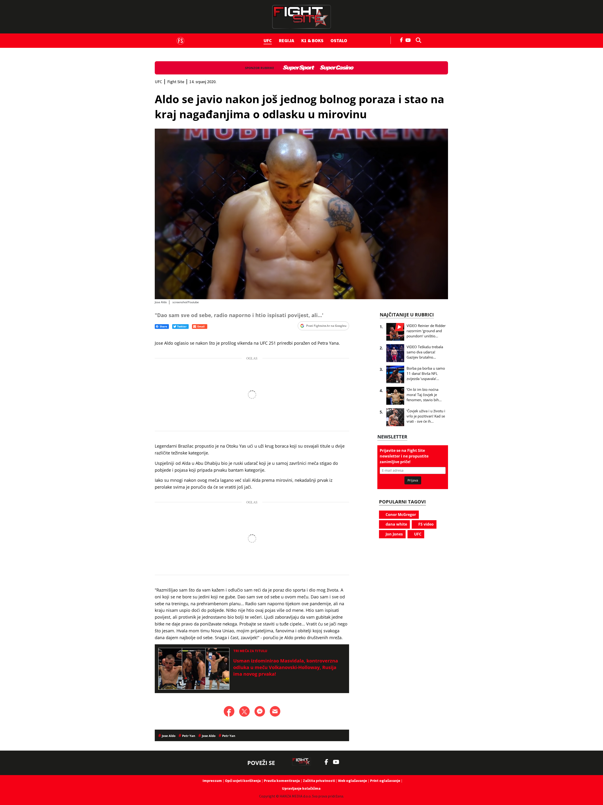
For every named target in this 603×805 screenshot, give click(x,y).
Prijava (412, 480)
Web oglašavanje (352, 780)
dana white (396, 524)
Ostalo (338, 40)
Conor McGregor (400, 514)
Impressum (212, 780)
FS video (425, 524)
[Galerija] (301, 214)
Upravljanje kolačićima (301, 788)
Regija (286, 40)
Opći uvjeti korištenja (243, 780)
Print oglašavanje (385, 780)
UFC (268, 40)
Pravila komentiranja (282, 780)
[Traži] (417, 40)
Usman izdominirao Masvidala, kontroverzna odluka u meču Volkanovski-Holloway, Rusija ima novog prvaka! (285, 667)
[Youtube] (409, 40)
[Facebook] (401, 40)
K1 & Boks (312, 40)
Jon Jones (394, 534)
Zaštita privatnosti (319, 780)
